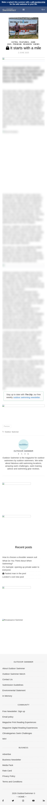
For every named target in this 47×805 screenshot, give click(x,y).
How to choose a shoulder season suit (19, 557)
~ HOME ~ (21, 797)
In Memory (7, 696)
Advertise (6, 754)
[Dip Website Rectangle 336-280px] (16, 598)
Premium (17, 44)
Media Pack (7, 765)
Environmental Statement (13, 690)
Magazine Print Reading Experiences (19, 722)
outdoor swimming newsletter (26, 397)
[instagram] (23, 800)
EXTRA (15, 42)
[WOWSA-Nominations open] (16, 494)
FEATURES (24, 42)
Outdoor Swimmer (12, 432)
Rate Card (7, 771)
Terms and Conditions (12, 782)
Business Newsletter (11, 760)
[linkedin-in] (44, 800)
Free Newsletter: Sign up (13, 711)
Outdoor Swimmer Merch (13, 674)
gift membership (38, 2)
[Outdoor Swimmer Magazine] (9, 9)
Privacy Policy (8, 776)
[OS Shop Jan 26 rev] (16, 527)
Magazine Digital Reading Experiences (20, 728)
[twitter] (13, 800)
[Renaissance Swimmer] (16, 631)
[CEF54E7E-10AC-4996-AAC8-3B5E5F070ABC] (23, 266)
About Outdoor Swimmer (13, 668)
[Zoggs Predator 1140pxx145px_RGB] (23, 60)
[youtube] (33, 800)
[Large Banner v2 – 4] (23, 411)
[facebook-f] (3, 800)
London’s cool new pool (13, 577)
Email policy (7, 717)
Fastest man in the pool (15, 573)
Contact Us (7, 679)
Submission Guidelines (12, 685)
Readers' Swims (31, 44)
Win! (4, 739)
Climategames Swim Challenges (17, 733)
